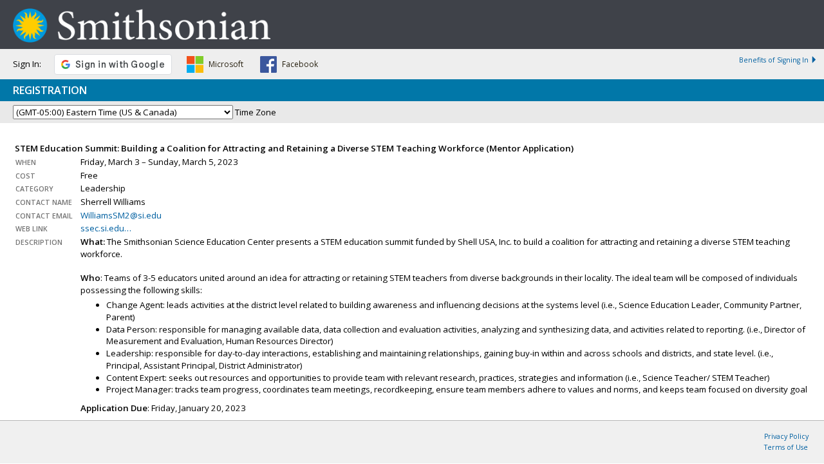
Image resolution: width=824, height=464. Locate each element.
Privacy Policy (786, 436)
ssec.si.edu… (105, 228)
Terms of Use (786, 447)
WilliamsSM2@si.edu (121, 215)
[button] (215, 66)
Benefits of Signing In (774, 59)
